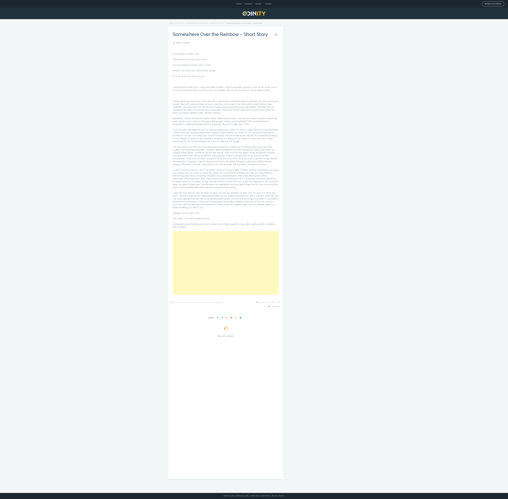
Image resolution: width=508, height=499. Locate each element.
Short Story (276, 306)
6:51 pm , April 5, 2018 (267, 302)
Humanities (180, 23)
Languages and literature (197, 23)
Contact (268, 4)
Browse (248, 4)
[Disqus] (226, 377)
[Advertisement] (226, 263)
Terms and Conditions (260, 496)
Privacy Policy (278, 496)
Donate (258, 4)
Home (238, 4)
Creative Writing (217, 23)
